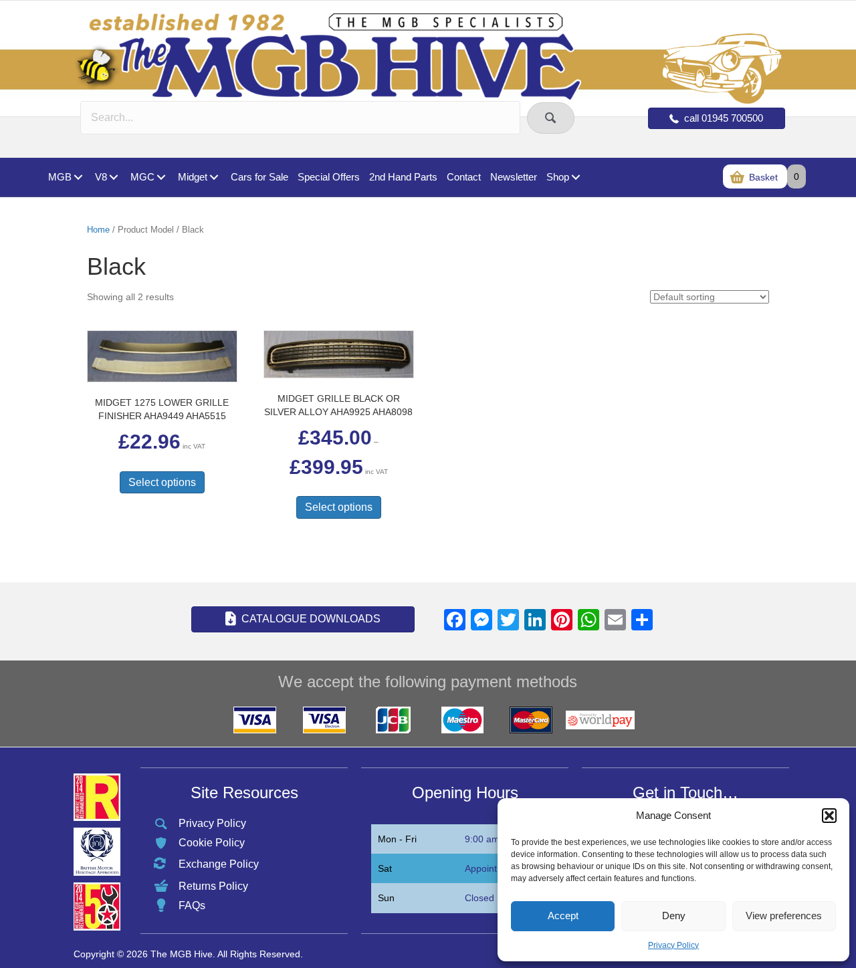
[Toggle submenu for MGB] (78, 177)
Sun (386, 897)
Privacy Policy (673, 945)
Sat (385, 868)
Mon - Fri (397, 839)
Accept (563, 915)
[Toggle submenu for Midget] (214, 177)
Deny (673, 915)
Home (98, 230)
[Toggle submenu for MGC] (161, 177)
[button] (829, 815)
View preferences (784, 915)
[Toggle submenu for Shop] (575, 177)
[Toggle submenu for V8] (113, 177)
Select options (162, 482)
